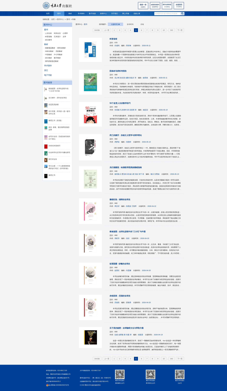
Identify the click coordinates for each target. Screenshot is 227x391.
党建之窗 (136, 13)
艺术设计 (57, 36)
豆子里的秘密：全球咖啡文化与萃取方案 (127, 328)
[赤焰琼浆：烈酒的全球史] (91, 307)
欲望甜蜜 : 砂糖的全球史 (120, 264)
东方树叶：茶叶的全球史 (58, 98)
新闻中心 (103, 13)
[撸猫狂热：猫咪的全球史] (91, 211)
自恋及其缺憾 (54, 104)
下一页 (179, 30)
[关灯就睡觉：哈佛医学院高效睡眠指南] (91, 179)
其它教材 (48, 58)
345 (171, 30)
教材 (70, 13)
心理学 (65, 33)
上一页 (106, 30)
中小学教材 (58, 54)
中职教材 (48, 54)
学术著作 (81, 13)
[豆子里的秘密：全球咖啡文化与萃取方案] (91, 337)
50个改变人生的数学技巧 (120, 103)
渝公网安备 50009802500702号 (58, 385)
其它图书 (48, 40)
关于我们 (114, 13)
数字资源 (92, 13)
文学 (64, 36)
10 (164, 30)
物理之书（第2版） (56, 120)
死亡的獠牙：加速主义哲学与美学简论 (126, 135)
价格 (142, 24)
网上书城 (125, 13)
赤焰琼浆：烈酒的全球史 (120, 296)
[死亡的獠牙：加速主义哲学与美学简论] (91, 147)
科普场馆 (113, 39)
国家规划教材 (50, 48)
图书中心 (60, 19)
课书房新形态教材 (51, 61)
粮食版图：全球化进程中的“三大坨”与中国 (128, 232)
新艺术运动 (53, 159)
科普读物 (48, 36)
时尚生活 (57, 33)
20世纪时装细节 (54, 146)
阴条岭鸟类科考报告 (118, 71)
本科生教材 (49, 51)
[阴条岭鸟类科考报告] (91, 82)
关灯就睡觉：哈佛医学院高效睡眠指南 (126, 167)
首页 (48, 13)
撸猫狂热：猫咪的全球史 (120, 199)
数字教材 (57, 58)
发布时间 (130, 24)
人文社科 (48, 33)
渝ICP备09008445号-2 (53, 381)
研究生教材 (61, 48)
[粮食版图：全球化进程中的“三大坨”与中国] (91, 243)
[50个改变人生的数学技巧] (91, 114)
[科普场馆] (91, 50)
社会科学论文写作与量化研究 (59, 152)
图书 (59, 13)
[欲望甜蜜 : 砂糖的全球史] (91, 275)
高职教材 (59, 51)
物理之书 (52, 175)
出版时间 (114, 24)
